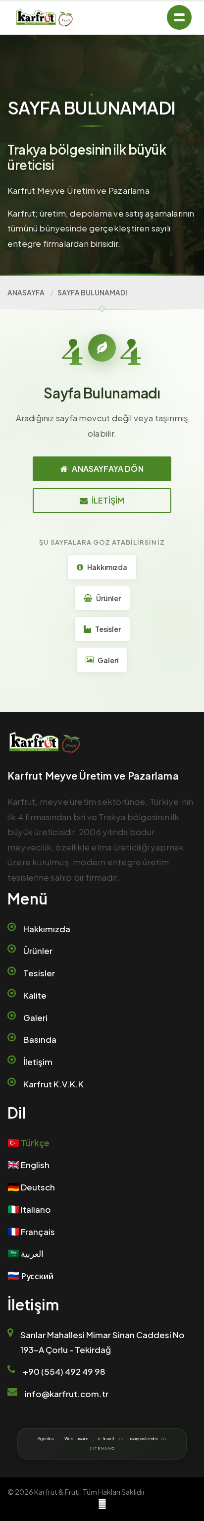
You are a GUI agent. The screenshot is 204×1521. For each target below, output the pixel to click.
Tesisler (39, 972)
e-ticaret (106, 1438)
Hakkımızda (46, 928)
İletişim (108, 500)
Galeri (35, 1017)
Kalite (35, 995)
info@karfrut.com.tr (66, 1393)
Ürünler (37, 950)
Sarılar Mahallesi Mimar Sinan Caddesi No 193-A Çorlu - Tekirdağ (102, 1342)
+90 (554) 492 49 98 (64, 1371)
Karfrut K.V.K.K (53, 1083)
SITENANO (102, 1448)
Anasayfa (26, 292)
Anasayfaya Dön (107, 468)
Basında (39, 1039)
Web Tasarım (76, 1438)
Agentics (46, 1438)
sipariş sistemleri (142, 1438)
